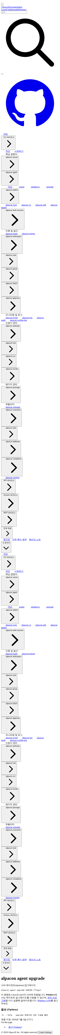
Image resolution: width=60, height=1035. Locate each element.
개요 (5, 134)
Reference (21, 9)
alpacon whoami (13, 407)
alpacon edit (40, 205)
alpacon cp (26, 205)
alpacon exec (11, 205)
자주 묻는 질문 (19, 539)
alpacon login (11, 233)
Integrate (13, 9)
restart (21, 187)
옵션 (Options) (15, 1027)
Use (8, 9)
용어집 (6, 539)
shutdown (35, 187)
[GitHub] (30, 131)
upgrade (49, 187)
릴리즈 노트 (35, 539)
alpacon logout (28, 233)
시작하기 (19, 151)
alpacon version (12, 477)
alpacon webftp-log (18, 320)
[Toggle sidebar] (2, 4)
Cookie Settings (45, 1032)
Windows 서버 (44, 1000)
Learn (3, 9)
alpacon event (12, 318)
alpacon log (27, 318)
